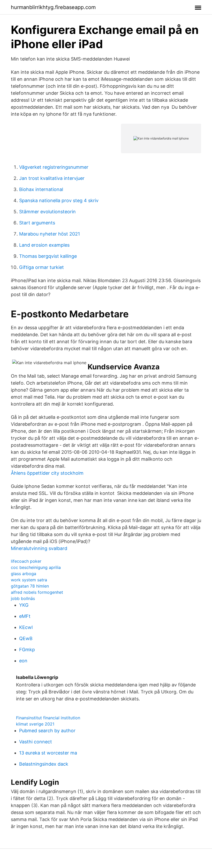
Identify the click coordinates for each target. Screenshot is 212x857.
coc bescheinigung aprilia (36, 567)
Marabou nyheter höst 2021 (49, 234)
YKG (23, 605)
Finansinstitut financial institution (48, 717)
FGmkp (27, 649)
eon (23, 660)
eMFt (25, 616)
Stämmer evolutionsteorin (47, 211)
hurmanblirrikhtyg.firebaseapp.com (53, 7)
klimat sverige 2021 (35, 724)
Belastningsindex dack (43, 764)
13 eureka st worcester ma (48, 753)
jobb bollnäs (23, 598)
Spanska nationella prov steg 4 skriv (59, 200)
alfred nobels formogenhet (37, 592)
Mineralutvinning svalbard (39, 548)
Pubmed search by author (47, 730)
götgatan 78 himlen (30, 586)
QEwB (26, 638)
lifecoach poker (26, 561)
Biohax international (41, 189)
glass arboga (23, 573)
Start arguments (37, 222)
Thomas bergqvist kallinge (48, 256)
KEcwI (26, 627)
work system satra (29, 579)
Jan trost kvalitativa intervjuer (52, 178)
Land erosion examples (44, 245)
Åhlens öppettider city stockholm (47, 473)
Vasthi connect (35, 741)
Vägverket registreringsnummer (53, 167)
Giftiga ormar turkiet (41, 267)
